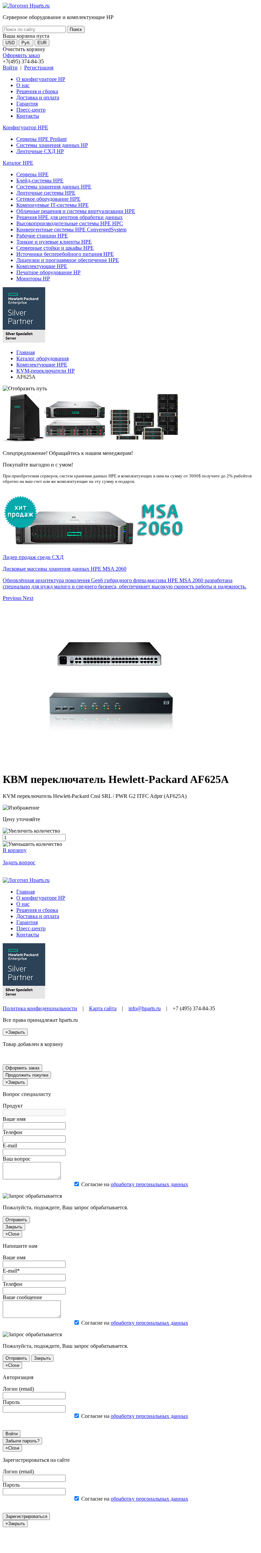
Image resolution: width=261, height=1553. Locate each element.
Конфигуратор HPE (25, 127)
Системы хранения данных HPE (53, 187)
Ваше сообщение (22, 1297)
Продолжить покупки (26, 1075)
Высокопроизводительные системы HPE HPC (69, 223)
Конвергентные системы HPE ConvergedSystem (71, 229)
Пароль (11, 1402)
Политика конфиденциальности (40, 1008)
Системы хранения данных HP (52, 145)
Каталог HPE (18, 163)
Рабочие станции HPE (42, 236)
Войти (10, 67)
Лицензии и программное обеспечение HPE (67, 260)
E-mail (10, 1145)
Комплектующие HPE (41, 266)
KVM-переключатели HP (45, 371)
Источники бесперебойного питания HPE (65, 254)
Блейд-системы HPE (40, 180)
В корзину (15, 850)
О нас (23, 85)
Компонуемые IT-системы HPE (52, 205)
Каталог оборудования (42, 358)
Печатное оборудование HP (48, 272)
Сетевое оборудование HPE (48, 199)
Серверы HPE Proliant (41, 139)
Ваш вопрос (17, 1159)
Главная (25, 352)
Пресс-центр (31, 110)
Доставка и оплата (37, 97)
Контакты (27, 116)
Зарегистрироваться (26, 1516)
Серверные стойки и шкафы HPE (55, 248)
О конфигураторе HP (40, 79)
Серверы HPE (32, 174)
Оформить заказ (21, 55)
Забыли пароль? (22, 1440)
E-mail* (11, 1271)
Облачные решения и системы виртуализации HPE (75, 211)
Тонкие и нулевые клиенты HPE (54, 242)
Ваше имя (14, 1119)
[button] (13, 598)
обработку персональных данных (149, 1184)
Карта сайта (103, 1008)
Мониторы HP (33, 278)
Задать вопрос (19, 862)
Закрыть (13, 1226)
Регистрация (38, 67)
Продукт (13, 1106)
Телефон (12, 1132)
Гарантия (27, 104)
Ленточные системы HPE (45, 193)
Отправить (16, 1219)
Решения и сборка (37, 91)
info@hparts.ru (144, 1008)
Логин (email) (18, 1389)
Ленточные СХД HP (40, 151)
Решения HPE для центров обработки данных (69, 217)
